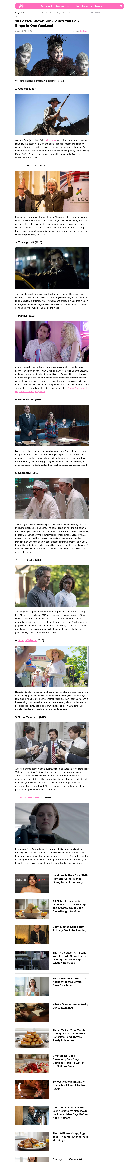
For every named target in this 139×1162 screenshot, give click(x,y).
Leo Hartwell (84, 31)
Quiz (77, 6)
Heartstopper (87, 6)
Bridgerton (99, 6)
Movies (69, 6)
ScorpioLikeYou (20, 13)
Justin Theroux (26, 391)
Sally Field (40, 391)
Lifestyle (49, 6)
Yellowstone (50, 140)
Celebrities (60, 6)
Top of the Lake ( (30, 797)
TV (42, 6)
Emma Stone (74, 388)
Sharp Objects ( (27, 640)
